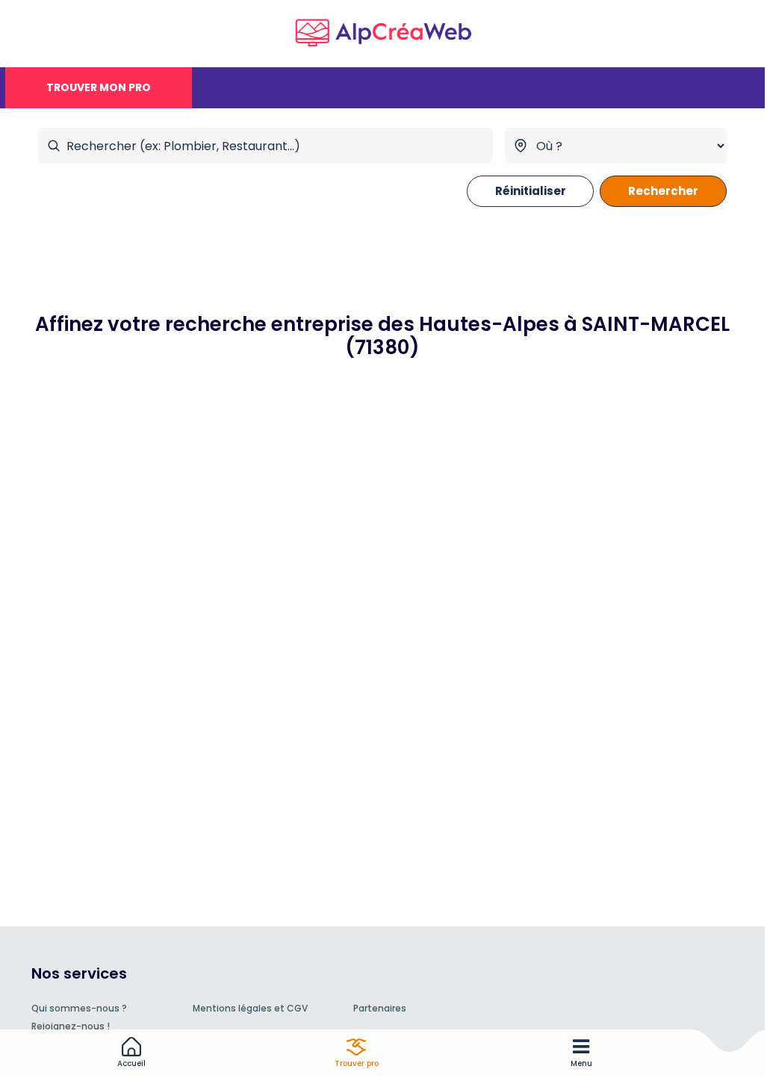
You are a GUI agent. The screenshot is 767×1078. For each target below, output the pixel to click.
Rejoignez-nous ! (70, 1026)
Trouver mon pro (98, 87)
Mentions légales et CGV (250, 1008)
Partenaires (379, 1008)
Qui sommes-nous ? (79, 1008)
